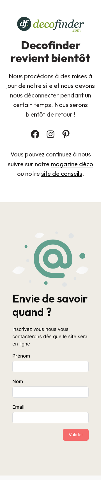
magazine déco (72, 164)
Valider (76, 434)
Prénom (21, 356)
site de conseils (61, 174)
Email (18, 407)
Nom (17, 381)
